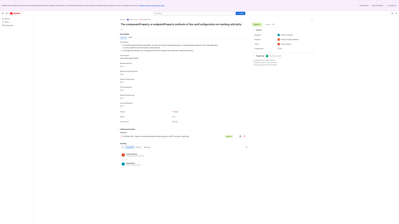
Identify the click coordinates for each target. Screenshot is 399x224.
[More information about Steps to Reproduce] (136, 79)
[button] (282, 30)
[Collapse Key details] (118, 34)
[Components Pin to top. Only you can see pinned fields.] (268, 48)
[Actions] (311, 19)
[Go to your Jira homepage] (15, 13)
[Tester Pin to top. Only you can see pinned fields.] (263, 44)
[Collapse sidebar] (3, 13)
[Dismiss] (43, 207)
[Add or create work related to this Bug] (121, 29)
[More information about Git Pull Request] (134, 87)
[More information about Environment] (131, 55)
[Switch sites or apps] (6, 13)
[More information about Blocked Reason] (134, 63)
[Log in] (396, 13)
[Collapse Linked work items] (118, 129)
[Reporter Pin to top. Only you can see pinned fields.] (262, 39)
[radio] (122, 147)
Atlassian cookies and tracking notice (151, 5)
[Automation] (273, 24)
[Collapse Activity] (118, 143)
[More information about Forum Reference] (134, 103)
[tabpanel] (184, 82)
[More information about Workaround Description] (140, 71)
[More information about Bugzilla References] (137, 95)
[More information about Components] (266, 49)
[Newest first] (246, 147)
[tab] (123, 37)
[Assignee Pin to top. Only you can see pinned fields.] (263, 35)
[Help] (392, 13)
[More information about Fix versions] (131, 122)
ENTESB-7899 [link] (129, 136)
